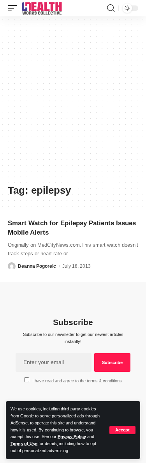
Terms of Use (24, 443)
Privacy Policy (72, 436)
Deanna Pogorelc (37, 266)
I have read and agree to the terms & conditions (77, 380)
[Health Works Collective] (41, 8)
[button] (122, 430)
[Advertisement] (73, 103)
